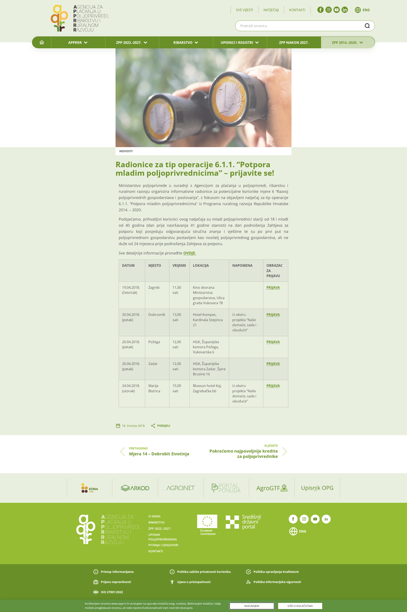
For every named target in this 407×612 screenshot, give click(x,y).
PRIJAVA (273, 287)
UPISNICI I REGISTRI (237, 42)
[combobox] (305, 26)
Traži (367, 25)
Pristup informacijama (117, 572)
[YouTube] (336, 10)
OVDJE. (189, 253)
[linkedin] (344, 10)
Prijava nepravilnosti (116, 582)
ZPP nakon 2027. (294, 42)
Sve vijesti (244, 10)
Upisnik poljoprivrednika (162, 537)
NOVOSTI (126, 151)
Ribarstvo (156, 522)
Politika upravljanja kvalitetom (276, 572)
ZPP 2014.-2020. (344, 42)
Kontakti (297, 10)
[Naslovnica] (41, 42)
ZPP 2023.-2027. (129, 42)
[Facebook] (320, 10)
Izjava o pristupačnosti (193, 582)
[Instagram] (328, 10)
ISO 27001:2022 (112, 592)
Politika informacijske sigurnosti (277, 582)
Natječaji (271, 10)
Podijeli (163, 426)
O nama (154, 516)
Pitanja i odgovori (163, 545)
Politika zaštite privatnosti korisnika (204, 572)
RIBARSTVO (182, 42)
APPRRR (75, 42)
